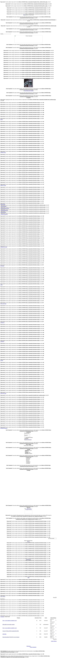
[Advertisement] (28, 487)
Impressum (28, 646)
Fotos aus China (3, 393)
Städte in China (3, 185)
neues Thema (2, 596)
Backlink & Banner (3, 428)
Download (2, 265)
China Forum (2, 204)
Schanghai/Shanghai (4, 210)
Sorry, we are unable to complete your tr (10, 620)
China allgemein (3, 206)
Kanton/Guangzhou (4, 214)
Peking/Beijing (3, 212)
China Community (33, 647)
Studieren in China (3, 246)
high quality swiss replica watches (8, 624)
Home (24, 14)
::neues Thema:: (54, 641)
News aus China (3, 303)
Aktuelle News (3, 152)
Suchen (1, 360)
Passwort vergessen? (28, 439)
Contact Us (2, 322)
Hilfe (28, 577)
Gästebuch (2, 341)
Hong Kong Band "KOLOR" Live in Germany (11, 637)
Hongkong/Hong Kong (5, 208)
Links (1, 284)
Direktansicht (28, 559)
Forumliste (2, 616)
